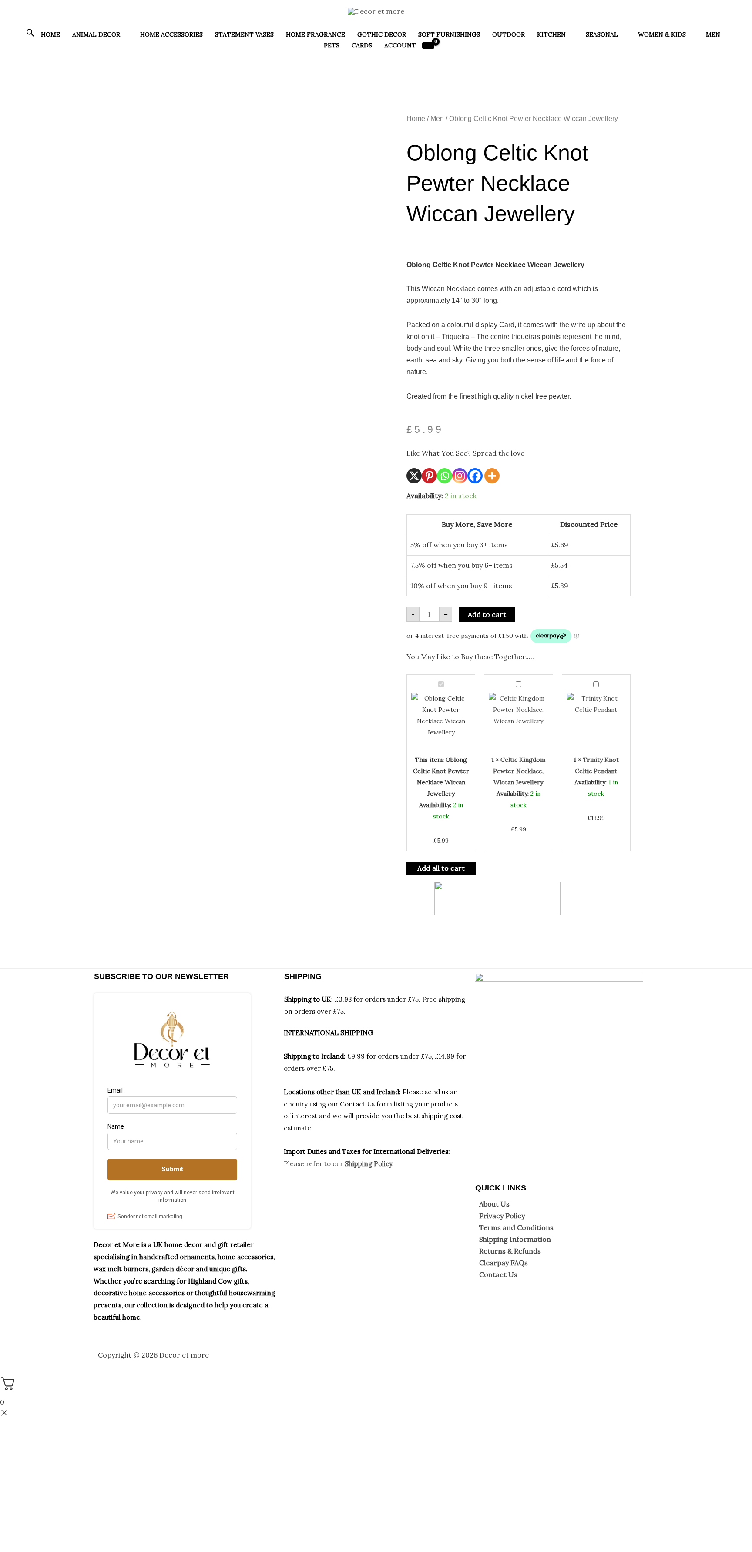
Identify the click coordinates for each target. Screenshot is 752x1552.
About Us (494, 1204)
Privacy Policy (502, 1215)
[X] (414, 475)
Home (415, 118)
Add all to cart (441, 868)
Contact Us (498, 1274)
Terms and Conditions (516, 1227)
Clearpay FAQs (503, 1262)
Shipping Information (515, 1239)
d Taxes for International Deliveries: (393, 1151)
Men (437, 118)
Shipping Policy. (369, 1164)
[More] (492, 475)
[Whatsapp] (444, 475)
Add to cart (487, 614)
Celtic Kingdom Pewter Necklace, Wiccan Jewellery (519, 771)
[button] (30, 35)
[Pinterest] (429, 475)
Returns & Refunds (510, 1251)
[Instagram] (459, 475)
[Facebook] (475, 475)
